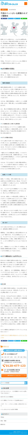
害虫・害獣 (3, 420)
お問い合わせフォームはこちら (14, 375)
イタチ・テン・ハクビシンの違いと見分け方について (14, 404)
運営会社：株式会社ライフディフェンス (20, 431)
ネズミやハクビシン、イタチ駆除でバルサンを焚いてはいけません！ (14, 392)
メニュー (25, 3)
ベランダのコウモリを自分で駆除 (9, 409)
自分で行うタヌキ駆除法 (7, 396)
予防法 (2, 417)
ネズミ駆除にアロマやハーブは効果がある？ (12, 400)
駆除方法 (6, 346)
